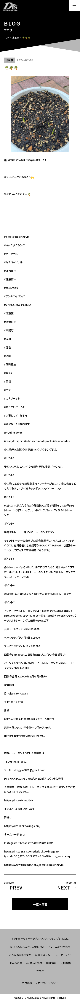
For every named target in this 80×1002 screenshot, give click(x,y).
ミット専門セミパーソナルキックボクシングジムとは (40, 938)
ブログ (40, 971)
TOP (6, 37)
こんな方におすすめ (20, 955)
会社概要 (65, 963)
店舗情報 (51, 963)
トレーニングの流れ (59, 947)
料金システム (42, 955)
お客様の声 (15, 963)
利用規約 (27, 982)
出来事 (15, 37)
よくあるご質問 (34, 963)
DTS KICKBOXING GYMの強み (27, 947)
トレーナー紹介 (62, 955)
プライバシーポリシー (47, 982)
